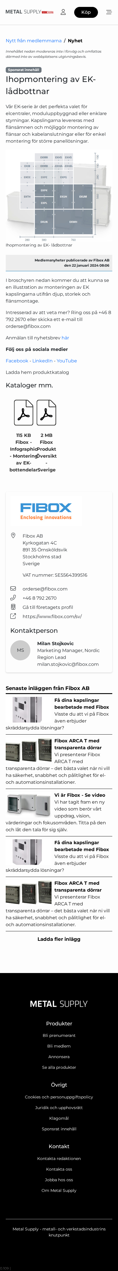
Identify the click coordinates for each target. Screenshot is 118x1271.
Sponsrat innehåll (59, 1129)
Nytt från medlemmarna (34, 40)
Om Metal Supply (59, 1190)
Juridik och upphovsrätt (59, 1107)
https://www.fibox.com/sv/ (52, 616)
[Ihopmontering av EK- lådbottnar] (59, 195)
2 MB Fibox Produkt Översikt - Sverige (46, 453)
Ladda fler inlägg (59, 939)
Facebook (17, 361)
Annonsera (59, 1056)
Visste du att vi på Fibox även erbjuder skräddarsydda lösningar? (57, 714)
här (65, 338)
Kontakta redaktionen (59, 1158)
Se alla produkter (59, 1067)
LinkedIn (42, 361)
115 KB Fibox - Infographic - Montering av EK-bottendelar (23, 453)
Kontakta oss (59, 1169)
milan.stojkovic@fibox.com (68, 664)
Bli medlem (59, 1046)
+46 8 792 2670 (40, 598)
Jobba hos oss (59, 1179)
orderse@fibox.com (45, 589)
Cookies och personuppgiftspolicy (59, 1097)
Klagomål (59, 1118)
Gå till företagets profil (48, 607)
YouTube (67, 361)
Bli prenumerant (59, 1035)
